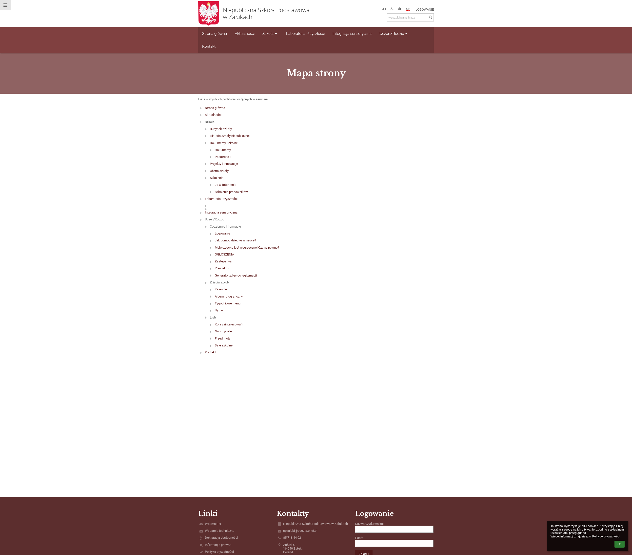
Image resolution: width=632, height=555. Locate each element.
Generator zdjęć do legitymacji (236, 275)
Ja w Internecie (225, 185)
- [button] (393, 9)
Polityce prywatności (606, 536)
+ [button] (385, 9)
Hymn (219, 310)
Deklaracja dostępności (221, 537)
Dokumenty (223, 150)
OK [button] (619, 544)
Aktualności (213, 115)
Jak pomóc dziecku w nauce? (235, 240)
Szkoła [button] (268, 33)
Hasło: (359, 538)
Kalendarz (222, 289)
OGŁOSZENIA (224, 254)
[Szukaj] (430, 17)
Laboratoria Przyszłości (221, 199)
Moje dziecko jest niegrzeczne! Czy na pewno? (247, 247)
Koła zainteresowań (228, 324)
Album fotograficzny (229, 296)
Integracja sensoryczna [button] (352, 33)
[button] (399, 9)
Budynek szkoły (221, 129)
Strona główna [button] (214, 33)
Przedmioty (222, 338)
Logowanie (424, 9)
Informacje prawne (218, 545)
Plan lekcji (222, 268)
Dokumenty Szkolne (224, 143)
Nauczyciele (223, 331)
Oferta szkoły (219, 171)
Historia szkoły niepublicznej (230, 136)
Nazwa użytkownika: (369, 524)
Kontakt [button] (209, 46)
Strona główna (215, 108)
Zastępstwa (223, 261)
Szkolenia (216, 178)
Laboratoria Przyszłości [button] (305, 33)
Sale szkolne (224, 345)
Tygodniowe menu (227, 303)
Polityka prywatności (219, 552)
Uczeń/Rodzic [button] (391, 33)
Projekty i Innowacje (224, 164)
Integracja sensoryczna (221, 212)
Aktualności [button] (245, 33)
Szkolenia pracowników (231, 192)
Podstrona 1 (223, 157)
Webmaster (213, 524)
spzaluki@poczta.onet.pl (300, 531)
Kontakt (210, 352)
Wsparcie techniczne (219, 531)
